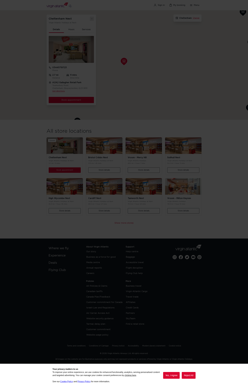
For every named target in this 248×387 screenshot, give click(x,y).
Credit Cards (132, 308)
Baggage (130, 257)
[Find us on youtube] (193, 257)
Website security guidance (100, 319)
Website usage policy (97, 335)
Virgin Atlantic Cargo (137, 291)
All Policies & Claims (96, 286)
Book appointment (71, 100)
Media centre (93, 262)
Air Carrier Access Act (98, 313)
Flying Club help (134, 273)
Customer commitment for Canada (104, 302)
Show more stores (124, 223)
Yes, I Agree (171, 375)
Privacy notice (118, 346)
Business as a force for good (101, 257)
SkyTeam (130, 319)
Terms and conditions (76, 346)
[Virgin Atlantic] (72, 5)
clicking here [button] (130, 375)
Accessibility (133, 346)
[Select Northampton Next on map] (243, 12)
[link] (65, 248)
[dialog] (124, 375)
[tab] (56, 30)
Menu (196, 5)
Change (196, 18)
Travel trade (132, 297)
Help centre (132, 252)
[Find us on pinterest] (199, 257)
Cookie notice (175, 346)
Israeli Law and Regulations (100, 308)
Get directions (58, 91)
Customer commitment (98, 329)
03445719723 (59, 67)
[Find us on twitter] (187, 257)
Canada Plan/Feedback (98, 297)
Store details (104, 170)
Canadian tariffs (94, 291)
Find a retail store (135, 324)
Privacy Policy (84, 381)
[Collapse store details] (92, 19)
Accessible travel (135, 262)
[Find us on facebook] (181, 257)
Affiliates (130, 302)
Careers (90, 273)
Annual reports (94, 268)
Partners (130, 313)
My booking (179, 5)
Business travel (133, 286)
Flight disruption (134, 268)
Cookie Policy (66, 381)
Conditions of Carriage (99, 346)
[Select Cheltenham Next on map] (124, 61)
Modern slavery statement (153, 346)
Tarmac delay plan (95, 324)
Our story (91, 252)
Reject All (188, 375)
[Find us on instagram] (175, 257)
